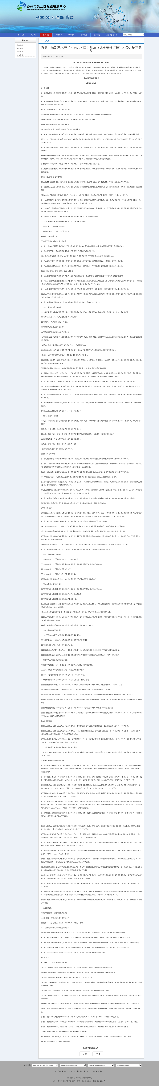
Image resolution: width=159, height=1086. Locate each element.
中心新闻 (20, 45)
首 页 (21, 35)
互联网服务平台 (111, 35)
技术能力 (71, 35)
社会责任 (20, 55)
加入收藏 (141, 2)
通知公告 (20, 48)
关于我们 (34, 35)
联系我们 (97, 35)
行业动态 (20, 52)
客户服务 (84, 35)
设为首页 (134, 2)
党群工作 (59, 35)
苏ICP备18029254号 (99, 1081)
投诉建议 (94, 1071)
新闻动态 (46, 35)
